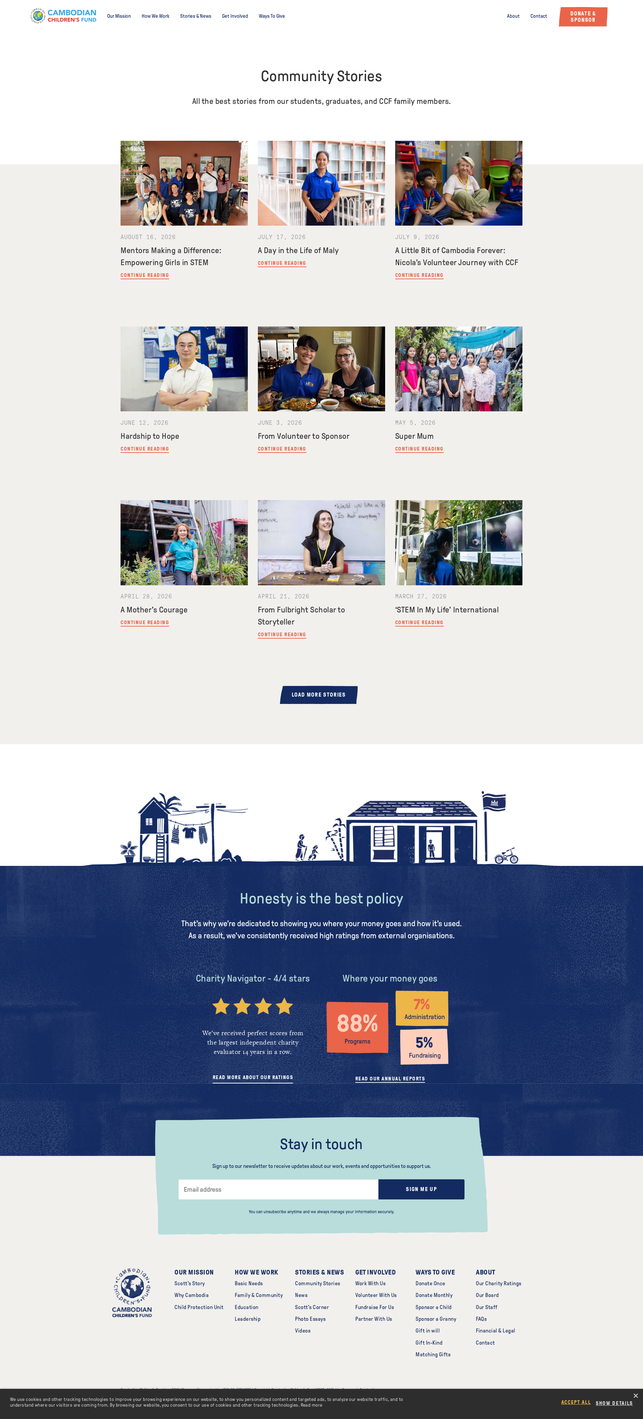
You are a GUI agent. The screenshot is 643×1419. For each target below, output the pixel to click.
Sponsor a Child (434, 1307)
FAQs (481, 1319)
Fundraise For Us (374, 1307)
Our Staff (487, 1307)
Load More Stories (319, 695)
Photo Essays (310, 1319)
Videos (302, 1331)
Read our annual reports (390, 1078)
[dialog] (321, 1404)
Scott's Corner (312, 1307)
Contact (538, 16)
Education (247, 1307)
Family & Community (259, 1295)
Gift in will (428, 1331)
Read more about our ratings (253, 1077)
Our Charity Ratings (498, 1283)
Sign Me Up (421, 1189)
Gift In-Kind (429, 1343)
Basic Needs (249, 1283)
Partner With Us (373, 1319)
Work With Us (370, 1283)
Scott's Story (189, 1283)
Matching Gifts (433, 1354)
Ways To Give (272, 16)
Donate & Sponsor (583, 17)
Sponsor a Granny (436, 1319)
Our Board (487, 1295)
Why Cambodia (191, 1295)
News (301, 1295)
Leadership (248, 1319)
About (513, 16)
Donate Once (430, 1283)
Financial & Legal (495, 1331)
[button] (617, 1403)
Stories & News (195, 16)
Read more (312, 1405)
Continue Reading (145, 275)
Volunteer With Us (376, 1295)
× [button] (635, 1396)
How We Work (155, 16)
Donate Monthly (434, 1295)
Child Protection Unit (199, 1307)
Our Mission (119, 16)
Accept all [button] (576, 1402)
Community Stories (317, 1283)
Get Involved (235, 16)
